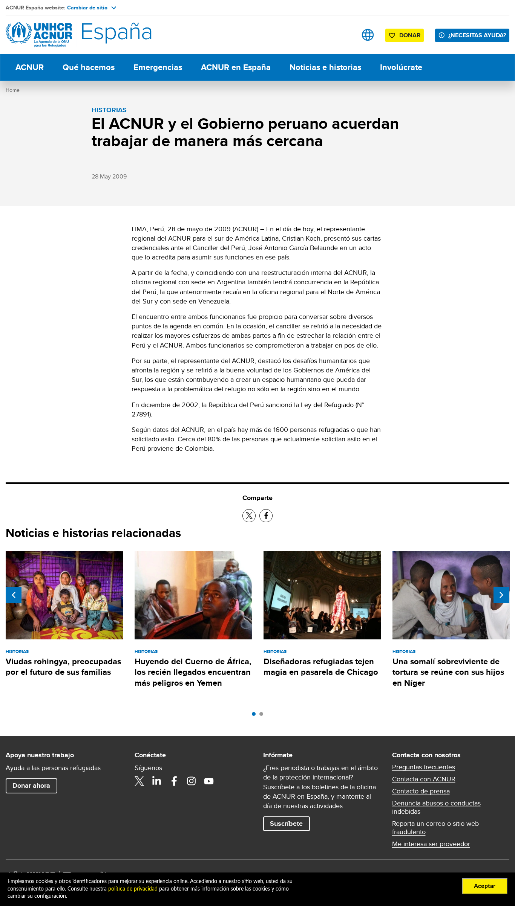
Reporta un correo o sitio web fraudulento (435, 827)
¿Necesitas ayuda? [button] (477, 35)
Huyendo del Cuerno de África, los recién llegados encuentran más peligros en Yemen (193, 672)
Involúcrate (401, 67)
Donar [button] (409, 35)
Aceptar (484, 886)
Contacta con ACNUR (423, 779)
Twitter (139, 781)
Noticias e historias (325, 67)
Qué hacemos (89, 67)
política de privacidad (133, 889)
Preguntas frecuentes (423, 767)
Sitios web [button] (368, 35)
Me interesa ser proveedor (431, 844)
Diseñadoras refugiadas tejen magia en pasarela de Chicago (321, 666)
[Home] (58, 35)
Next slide (501, 595)
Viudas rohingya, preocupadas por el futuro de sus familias (63, 666)
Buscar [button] (344, 35)
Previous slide (13, 595)
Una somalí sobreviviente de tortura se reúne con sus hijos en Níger (448, 672)
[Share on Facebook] (266, 515)
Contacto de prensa (421, 791)
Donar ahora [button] (31, 785)
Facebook (174, 781)
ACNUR (29, 67)
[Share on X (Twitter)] (249, 515)
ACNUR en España (236, 67)
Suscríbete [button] (286, 823)
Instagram (191, 781)
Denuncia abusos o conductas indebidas (436, 807)
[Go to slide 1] (255, 716)
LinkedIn (157, 781)
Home (13, 90)
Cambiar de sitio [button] (87, 7)
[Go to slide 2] (263, 716)
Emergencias (157, 67)
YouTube (209, 781)
